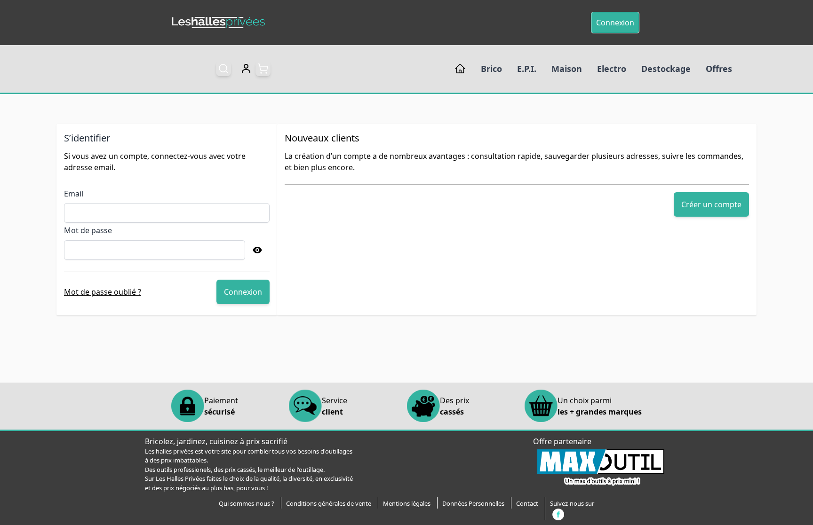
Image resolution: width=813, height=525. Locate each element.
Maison (566, 68)
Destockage (666, 68)
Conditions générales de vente (328, 503)
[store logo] (218, 22)
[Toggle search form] (223, 68)
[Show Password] (257, 250)
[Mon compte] (246, 68)
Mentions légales (406, 503)
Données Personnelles (473, 503)
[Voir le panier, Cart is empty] (263, 68)
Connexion (615, 22)
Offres (719, 68)
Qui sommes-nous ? (246, 503)
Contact (527, 503)
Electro (611, 68)
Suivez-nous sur (572, 503)
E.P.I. (526, 68)
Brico (491, 68)
